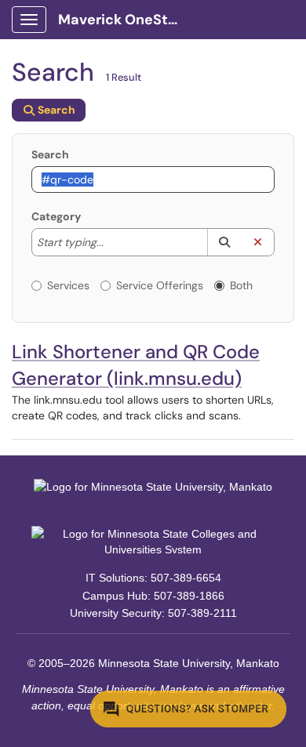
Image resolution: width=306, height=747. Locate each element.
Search (50, 154)
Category (56, 216)
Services (68, 285)
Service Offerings (159, 285)
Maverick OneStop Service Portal (126, 19)
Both (241, 285)
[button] (224, 242)
